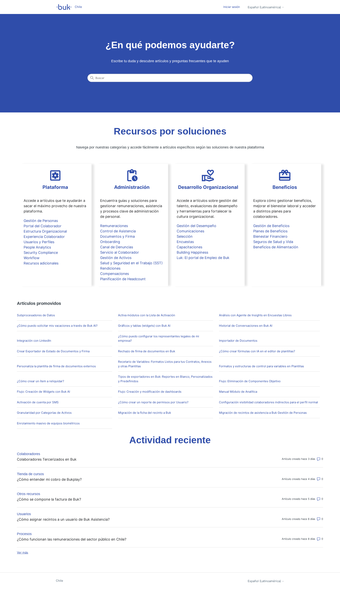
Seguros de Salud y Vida (273, 242)
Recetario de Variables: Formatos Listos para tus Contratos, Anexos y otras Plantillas (165, 364)
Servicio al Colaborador (119, 252)
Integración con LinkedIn (34, 340)
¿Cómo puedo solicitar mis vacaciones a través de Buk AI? (57, 325)
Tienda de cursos (30, 474)
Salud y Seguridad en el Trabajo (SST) (131, 263)
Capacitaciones (189, 247)
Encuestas (185, 242)
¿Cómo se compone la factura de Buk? (49, 499)
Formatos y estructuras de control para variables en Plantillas (261, 366)
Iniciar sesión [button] (231, 6)
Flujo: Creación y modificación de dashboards (149, 391)
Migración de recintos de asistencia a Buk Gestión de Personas (263, 413)
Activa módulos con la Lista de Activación (146, 315)
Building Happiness (192, 252)
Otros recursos (28, 494)
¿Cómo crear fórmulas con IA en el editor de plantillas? (257, 351)
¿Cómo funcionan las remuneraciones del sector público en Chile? (71, 539)
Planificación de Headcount (123, 279)
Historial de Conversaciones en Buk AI (245, 325)
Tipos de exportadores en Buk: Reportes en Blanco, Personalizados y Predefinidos (165, 379)
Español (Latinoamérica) (265, 7)
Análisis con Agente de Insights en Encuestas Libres (255, 315)
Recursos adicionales (41, 263)
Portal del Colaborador (42, 226)
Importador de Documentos (238, 340)
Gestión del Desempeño (196, 226)
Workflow (32, 258)
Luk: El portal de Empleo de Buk (203, 258)
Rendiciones (110, 268)
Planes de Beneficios (270, 231)
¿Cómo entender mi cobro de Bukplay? (49, 479)
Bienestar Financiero (270, 236)
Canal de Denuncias (116, 247)
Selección (185, 236)
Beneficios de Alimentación (275, 247)
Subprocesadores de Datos (36, 315)
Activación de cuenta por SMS (38, 402)
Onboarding (110, 242)
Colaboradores (28, 454)
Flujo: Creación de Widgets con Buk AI (43, 391)
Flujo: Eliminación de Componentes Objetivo (250, 381)
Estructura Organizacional (45, 231)
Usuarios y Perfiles (39, 242)
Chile (59, 581)
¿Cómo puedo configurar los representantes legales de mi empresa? (158, 338)
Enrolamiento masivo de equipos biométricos (48, 423)
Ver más (22, 552)
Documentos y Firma (117, 236)
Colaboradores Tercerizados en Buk (47, 459)
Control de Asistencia (118, 231)
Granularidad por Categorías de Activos (44, 413)
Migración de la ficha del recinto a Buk (144, 413)
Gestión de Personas (41, 221)
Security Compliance (41, 252)
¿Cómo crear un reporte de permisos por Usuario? (153, 402)
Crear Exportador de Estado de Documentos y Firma (53, 351)
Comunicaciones (190, 231)
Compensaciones (114, 274)
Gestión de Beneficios (271, 226)
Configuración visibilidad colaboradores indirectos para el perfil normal (268, 402)
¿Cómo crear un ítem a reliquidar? (40, 381)
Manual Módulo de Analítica (238, 391)
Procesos (24, 534)
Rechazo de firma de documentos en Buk (146, 351)
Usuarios (24, 514)
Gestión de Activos (115, 258)
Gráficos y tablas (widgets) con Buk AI (144, 325)
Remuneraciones (114, 226)
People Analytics (37, 247)
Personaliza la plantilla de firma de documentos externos (56, 366)
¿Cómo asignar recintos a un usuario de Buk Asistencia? (63, 519)
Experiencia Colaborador (44, 237)
